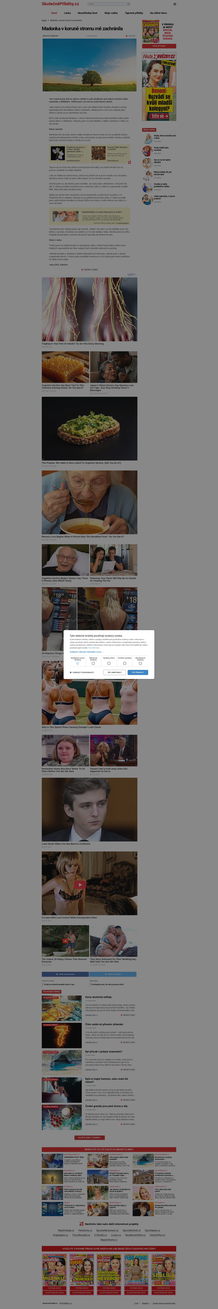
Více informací (93, 648)
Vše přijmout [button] (138, 672)
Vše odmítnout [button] (115, 672)
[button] (109, 652)
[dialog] (109, 654)
